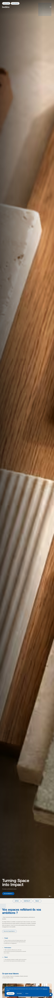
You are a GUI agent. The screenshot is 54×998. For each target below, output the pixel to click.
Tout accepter (10, 993)
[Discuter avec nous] (50, 994)
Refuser (26, 993)
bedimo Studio (6, 3)
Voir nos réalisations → (8, 893)
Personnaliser (19, 993)
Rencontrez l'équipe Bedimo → (9, 931)
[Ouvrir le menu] (50, 7)
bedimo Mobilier (15, 3)
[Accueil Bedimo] (25, 7)
